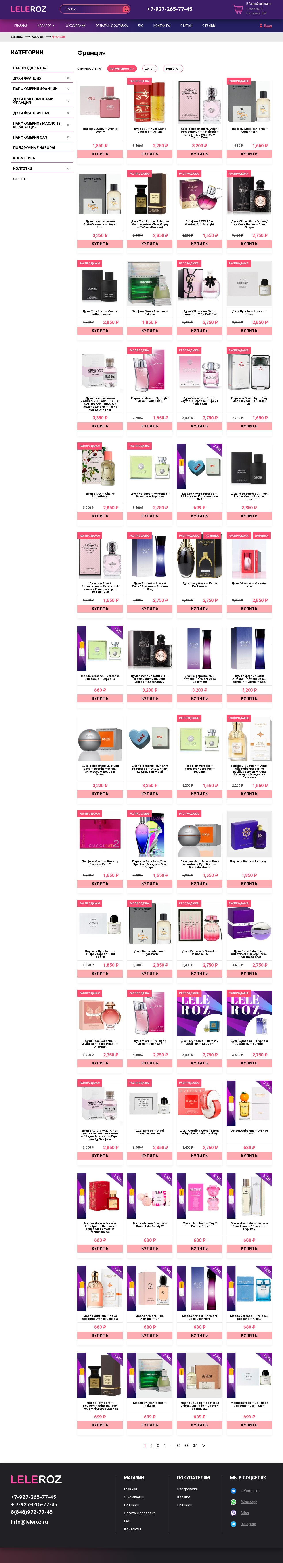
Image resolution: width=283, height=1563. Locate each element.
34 (195, 1446)
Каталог (44, 25)
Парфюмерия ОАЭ (30, 137)
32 (178, 1446)
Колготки (22, 168)
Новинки (131, 1505)
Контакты (161, 25)
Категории (27, 52)
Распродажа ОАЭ (30, 68)
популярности (121, 68)
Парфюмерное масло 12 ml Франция (36, 125)
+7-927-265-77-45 (169, 9)
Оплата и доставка (112, 25)
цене (148, 68)
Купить (100, 154)
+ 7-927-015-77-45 (34, 1504)
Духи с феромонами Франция (33, 101)
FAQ (140, 25)
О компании (76, 25)
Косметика (24, 158)
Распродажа (187, 1489)
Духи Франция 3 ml (31, 113)
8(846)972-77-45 (32, 1512)
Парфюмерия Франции (35, 89)
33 (187, 1446)
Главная (21, 25)
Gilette (20, 179)
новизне (171, 68)
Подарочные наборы (34, 148)
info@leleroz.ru (29, 1522)
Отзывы (209, 25)
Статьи (186, 25)
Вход (268, 26)
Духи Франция (27, 78)
